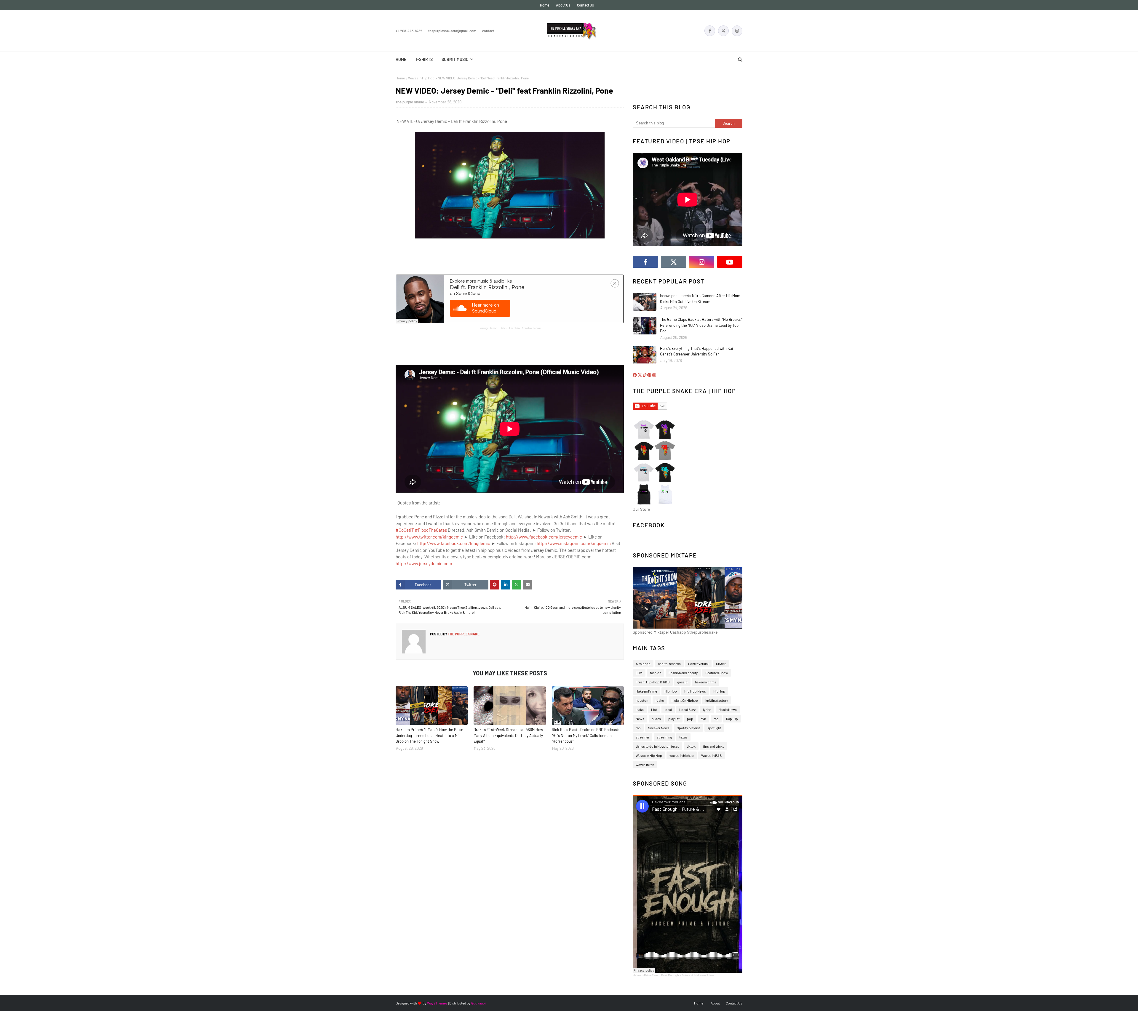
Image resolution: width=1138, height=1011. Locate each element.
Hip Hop (670, 691)
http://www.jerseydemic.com (424, 563)
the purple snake (410, 102)
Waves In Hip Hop (421, 78)
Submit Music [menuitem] (455, 59)
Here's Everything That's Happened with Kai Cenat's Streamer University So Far (696, 351)
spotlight (714, 728)
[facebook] (709, 30)
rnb (638, 728)
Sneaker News (658, 728)
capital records (669, 663)
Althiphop (643, 663)
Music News (728, 709)
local (668, 709)
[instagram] (737, 30)
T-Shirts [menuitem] (424, 59)
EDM (639, 673)
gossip (682, 682)
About (715, 1003)
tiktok (691, 746)
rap (716, 719)
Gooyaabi (478, 1003)
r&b (703, 719)
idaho (660, 700)
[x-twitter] (723, 30)
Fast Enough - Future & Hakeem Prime (687, 975)
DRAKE (721, 663)
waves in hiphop (681, 755)
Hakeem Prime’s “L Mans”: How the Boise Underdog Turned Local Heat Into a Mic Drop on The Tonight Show (429, 735)
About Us (563, 5)
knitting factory (716, 700)
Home (544, 5)
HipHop (719, 691)
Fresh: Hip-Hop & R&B (653, 682)
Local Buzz (687, 709)
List (654, 709)
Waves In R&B (711, 755)
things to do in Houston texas (657, 746)
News (640, 719)
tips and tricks (713, 746)
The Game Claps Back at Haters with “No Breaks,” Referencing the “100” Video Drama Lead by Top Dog (701, 325)
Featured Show (716, 673)
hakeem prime (705, 682)
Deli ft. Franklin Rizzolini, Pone (520, 328)
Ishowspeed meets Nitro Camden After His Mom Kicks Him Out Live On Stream (700, 298)
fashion (655, 673)
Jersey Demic (488, 328)
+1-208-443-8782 (409, 31)
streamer (642, 737)
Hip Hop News (695, 691)
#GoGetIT (405, 530)
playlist (674, 719)
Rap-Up (732, 719)
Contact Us (585, 5)
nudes (656, 719)
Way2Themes (437, 1003)
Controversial (698, 663)
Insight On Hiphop (685, 700)
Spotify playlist (688, 728)
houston (642, 700)
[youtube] (729, 262)
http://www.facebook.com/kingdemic (453, 543)
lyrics (707, 709)
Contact (488, 31)
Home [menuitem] (401, 59)
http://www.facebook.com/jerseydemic (544, 536)
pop (690, 719)
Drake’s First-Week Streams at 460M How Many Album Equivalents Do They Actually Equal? (508, 735)
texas (683, 737)
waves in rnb (645, 764)
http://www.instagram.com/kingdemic (574, 543)
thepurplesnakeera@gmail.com (452, 31)
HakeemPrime (646, 691)
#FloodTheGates (431, 530)
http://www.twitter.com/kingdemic (429, 536)
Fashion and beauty (683, 673)
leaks (640, 709)
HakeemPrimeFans (645, 975)
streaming (664, 737)
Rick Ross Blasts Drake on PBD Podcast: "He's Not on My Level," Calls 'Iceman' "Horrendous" (585, 735)
